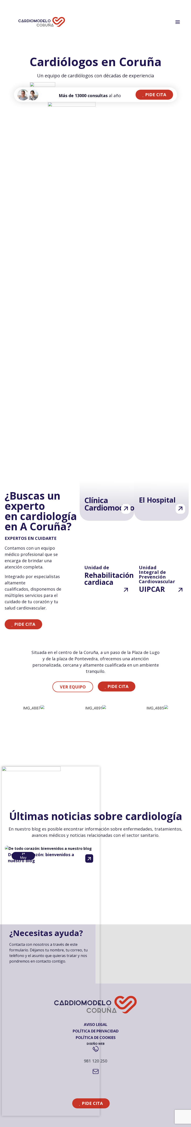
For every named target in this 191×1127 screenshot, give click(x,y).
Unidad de (96, 567)
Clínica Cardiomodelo (109, 504)
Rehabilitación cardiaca (109, 578)
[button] (154, 95)
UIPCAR (152, 589)
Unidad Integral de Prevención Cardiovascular (157, 574)
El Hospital (157, 500)
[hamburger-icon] (177, 22)
